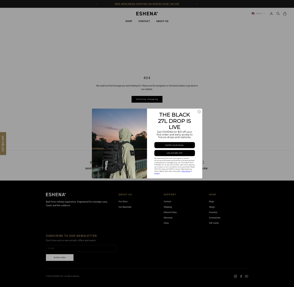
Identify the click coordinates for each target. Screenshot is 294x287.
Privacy (157, 173)
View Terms (185, 171)
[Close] (199, 111)
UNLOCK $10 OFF (175, 153)
